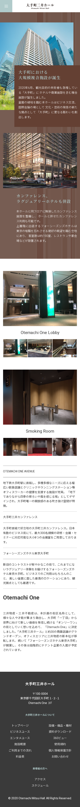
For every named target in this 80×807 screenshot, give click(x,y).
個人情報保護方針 (60, 750)
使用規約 (60, 744)
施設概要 (20, 744)
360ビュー (60, 738)
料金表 (20, 756)
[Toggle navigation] (6, 6)
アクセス (40, 779)
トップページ (20, 725)
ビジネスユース (20, 731)
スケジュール (40, 785)
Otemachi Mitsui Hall (40, 6)
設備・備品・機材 (60, 725)
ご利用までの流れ (20, 750)
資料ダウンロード (60, 731)
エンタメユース (20, 738)
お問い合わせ (60, 756)
